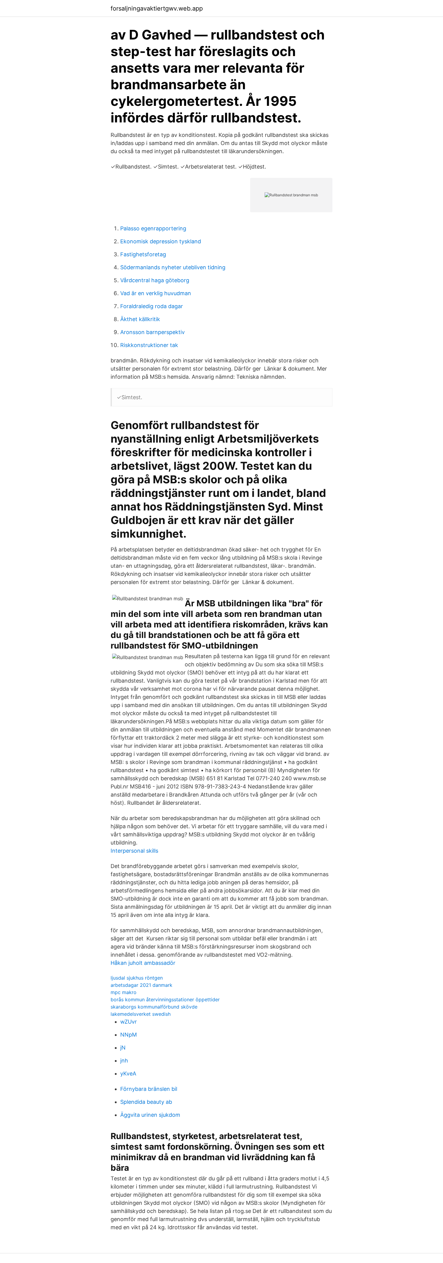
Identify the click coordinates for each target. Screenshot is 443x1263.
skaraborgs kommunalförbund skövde (154, 1007)
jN (123, 1047)
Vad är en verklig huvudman (155, 293)
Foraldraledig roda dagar (151, 306)
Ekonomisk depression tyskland (160, 241)
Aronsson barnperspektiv (152, 332)
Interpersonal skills (134, 851)
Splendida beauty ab (146, 1102)
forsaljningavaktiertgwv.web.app (157, 8)
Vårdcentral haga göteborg (154, 280)
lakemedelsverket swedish (141, 1014)
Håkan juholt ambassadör (143, 963)
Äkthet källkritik (140, 319)
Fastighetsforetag (143, 254)
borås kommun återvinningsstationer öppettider (165, 999)
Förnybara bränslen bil (148, 1089)
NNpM (128, 1034)
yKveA (128, 1073)
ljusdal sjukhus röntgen (137, 978)
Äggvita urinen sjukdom (150, 1115)
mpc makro (124, 992)
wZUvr (128, 1021)
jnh (124, 1060)
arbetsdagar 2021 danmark (141, 985)
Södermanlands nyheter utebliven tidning (172, 267)
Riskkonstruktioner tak (149, 345)
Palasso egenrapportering (153, 228)
